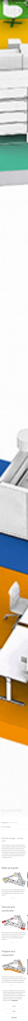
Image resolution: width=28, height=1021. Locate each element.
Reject (14, 1011)
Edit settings (14, 1017)
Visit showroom (7, 826)
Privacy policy (15, 1000)
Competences (5, 822)
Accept (14, 1006)
